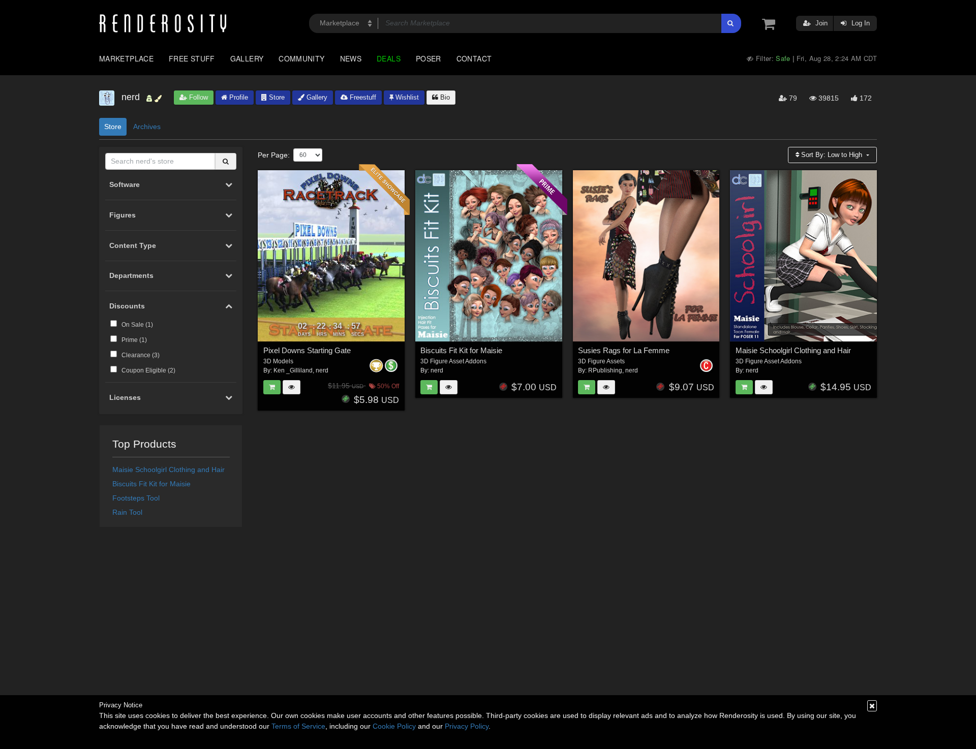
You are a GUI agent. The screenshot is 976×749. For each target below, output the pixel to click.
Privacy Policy (467, 726)
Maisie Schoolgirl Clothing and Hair (168, 469)
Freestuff (362, 97)
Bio (444, 97)
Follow (197, 97)
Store (276, 97)
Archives (147, 126)
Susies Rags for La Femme (623, 350)
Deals (389, 58)
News (350, 58)
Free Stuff (192, 58)
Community (301, 58)
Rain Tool (127, 512)
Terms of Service (298, 726)
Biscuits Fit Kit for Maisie (151, 484)
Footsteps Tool (136, 498)
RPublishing (605, 370)
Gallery (247, 58)
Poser (428, 58)
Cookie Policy (394, 726)
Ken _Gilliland (293, 370)
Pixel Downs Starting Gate (307, 350)
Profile (237, 97)
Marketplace (126, 58)
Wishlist (406, 97)
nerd (322, 370)
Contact (474, 58)
